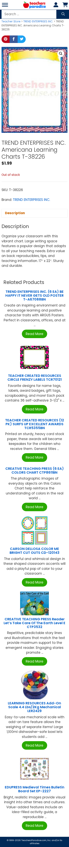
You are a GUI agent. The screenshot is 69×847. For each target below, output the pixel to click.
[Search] (63, 14)
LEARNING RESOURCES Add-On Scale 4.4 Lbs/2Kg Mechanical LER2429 (34, 707)
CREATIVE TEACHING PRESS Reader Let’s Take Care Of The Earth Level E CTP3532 (34, 623)
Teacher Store (11, 21)
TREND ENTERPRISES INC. (38, 21)
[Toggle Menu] (5, 5)
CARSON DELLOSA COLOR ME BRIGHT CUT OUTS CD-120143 (34, 550)
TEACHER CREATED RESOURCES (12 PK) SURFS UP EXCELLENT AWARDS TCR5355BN (34, 424)
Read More (34, 334)
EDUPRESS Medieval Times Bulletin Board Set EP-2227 (34, 789)
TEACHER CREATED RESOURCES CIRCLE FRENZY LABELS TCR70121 (34, 377)
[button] (60, 53)
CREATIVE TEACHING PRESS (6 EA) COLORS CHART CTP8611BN (34, 470)
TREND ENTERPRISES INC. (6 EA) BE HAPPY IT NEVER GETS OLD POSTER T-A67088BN (34, 295)
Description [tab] (15, 213)
